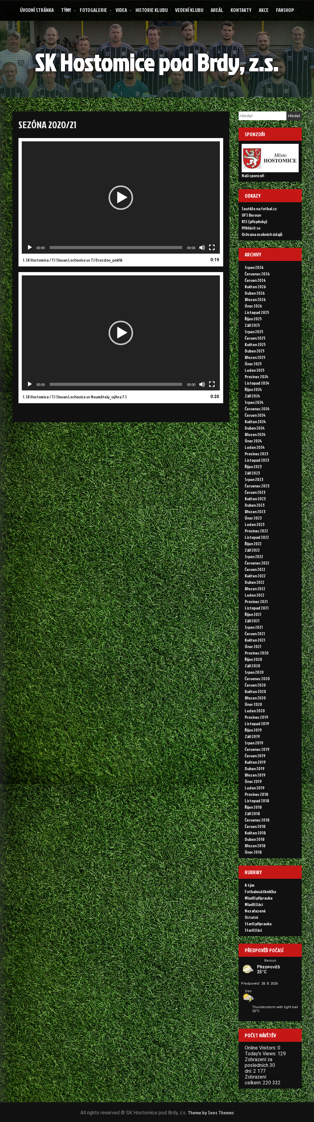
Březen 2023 (255, 511)
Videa (121, 9)
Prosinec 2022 (256, 531)
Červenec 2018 (257, 820)
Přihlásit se (251, 228)
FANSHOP (285, 9)
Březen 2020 (255, 698)
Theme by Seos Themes (211, 1112)
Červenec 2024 (257, 409)
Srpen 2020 (254, 672)
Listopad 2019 (257, 723)
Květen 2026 (255, 286)
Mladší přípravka (258, 898)
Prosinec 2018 (256, 794)
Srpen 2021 (254, 627)
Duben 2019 (254, 768)
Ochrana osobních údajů (262, 234)
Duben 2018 (255, 839)
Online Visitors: (261, 1048)
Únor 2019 (253, 781)
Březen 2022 (255, 588)
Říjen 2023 (253, 466)
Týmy (66, 9)
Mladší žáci (254, 904)
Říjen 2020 (253, 659)
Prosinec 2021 (256, 601)
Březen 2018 (255, 845)
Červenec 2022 (257, 563)
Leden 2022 (254, 595)
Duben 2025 (255, 351)
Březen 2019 (255, 775)
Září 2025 (252, 325)
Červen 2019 (255, 756)
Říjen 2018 (253, 807)
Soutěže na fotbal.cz (259, 208)
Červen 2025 (255, 338)
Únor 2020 (253, 704)
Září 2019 (252, 736)
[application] (121, 197)
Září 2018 (252, 813)
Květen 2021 (255, 640)
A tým (250, 885)
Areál (217, 9)
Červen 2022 (255, 569)
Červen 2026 (255, 280)
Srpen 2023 (254, 479)
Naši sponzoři (253, 175)
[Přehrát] (30, 247)
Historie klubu (152, 9)
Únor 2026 (253, 306)
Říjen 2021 (253, 614)
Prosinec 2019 (256, 717)
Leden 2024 (255, 447)
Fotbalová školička (260, 891)
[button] (121, 197)
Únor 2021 (253, 646)
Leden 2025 (255, 370)
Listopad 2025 (257, 312)
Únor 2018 (253, 852)
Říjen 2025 (253, 319)
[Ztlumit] (202, 247)
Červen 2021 (255, 633)
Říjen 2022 (253, 543)
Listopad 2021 (257, 608)
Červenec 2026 (257, 274)
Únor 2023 (253, 518)
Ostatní (251, 917)
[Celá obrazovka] (212, 247)
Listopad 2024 (257, 383)
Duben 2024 (255, 428)
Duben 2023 (254, 505)
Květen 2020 (255, 691)
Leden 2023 (254, 524)
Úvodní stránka (37, 9)
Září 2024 (252, 396)
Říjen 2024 (253, 389)
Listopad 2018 (257, 800)
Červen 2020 (255, 685)
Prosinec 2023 (256, 454)
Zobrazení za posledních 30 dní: (260, 1065)
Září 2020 (252, 666)
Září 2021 (252, 621)
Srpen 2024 (254, 402)
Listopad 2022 (257, 537)
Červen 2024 (255, 415)
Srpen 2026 (254, 267)
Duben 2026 (255, 293)
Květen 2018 (255, 833)
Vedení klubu (189, 9)
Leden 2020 (255, 711)
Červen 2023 (255, 492)
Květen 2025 (255, 344)
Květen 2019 (255, 762)
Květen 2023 (255, 498)
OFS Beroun (251, 215)
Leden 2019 (254, 788)
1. (72, 260)
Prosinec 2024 (256, 376)
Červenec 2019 (257, 749)
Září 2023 (252, 473)
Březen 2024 (255, 434)
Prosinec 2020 (257, 653)
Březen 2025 (255, 357)
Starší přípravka (258, 923)
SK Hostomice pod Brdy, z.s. (157, 62)
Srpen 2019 (254, 743)
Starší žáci (253, 930)
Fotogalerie (93, 9)
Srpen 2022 (254, 556)
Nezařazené (255, 911)
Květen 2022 (255, 576)
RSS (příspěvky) (254, 221)
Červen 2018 (255, 826)
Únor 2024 (253, 441)
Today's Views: (261, 1054)
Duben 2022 (254, 582)
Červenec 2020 (257, 678)
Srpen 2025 (254, 331)
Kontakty (241, 9)
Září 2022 (252, 550)
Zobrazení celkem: (255, 1080)
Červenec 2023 (257, 486)
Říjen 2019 (253, 730)
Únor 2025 (253, 364)
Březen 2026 (255, 299)
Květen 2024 (255, 421)
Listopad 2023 (257, 460)
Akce (264, 9)
